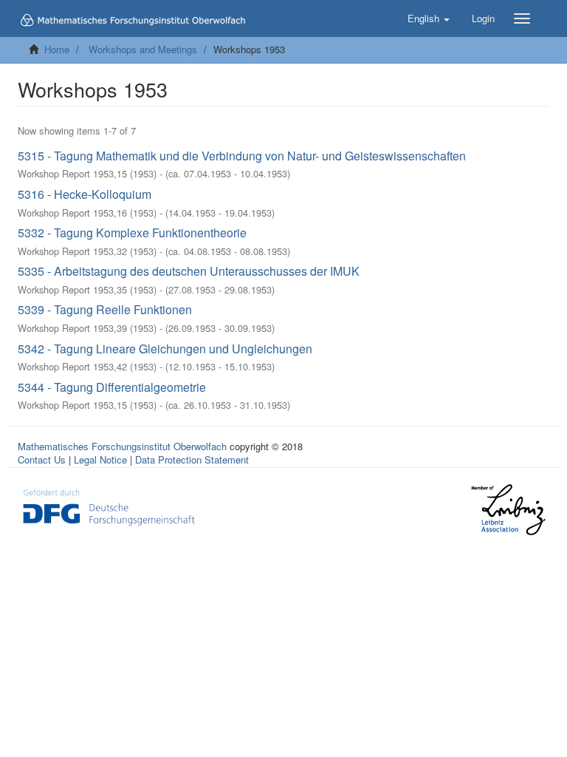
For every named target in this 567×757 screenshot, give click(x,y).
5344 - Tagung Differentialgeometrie (112, 387)
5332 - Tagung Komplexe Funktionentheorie (132, 232)
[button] (428, 18)
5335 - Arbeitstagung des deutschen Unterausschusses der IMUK (189, 270)
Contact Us (42, 459)
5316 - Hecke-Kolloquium (84, 194)
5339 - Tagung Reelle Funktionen (105, 309)
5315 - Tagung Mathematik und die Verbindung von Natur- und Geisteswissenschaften (242, 155)
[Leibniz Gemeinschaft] (507, 510)
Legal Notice (100, 459)
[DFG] (109, 505)
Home (56, 49)
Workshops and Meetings (143, 49)
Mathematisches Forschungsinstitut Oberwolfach (122, 446)
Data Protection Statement (192, 459)
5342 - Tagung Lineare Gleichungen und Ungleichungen (165, 348)
